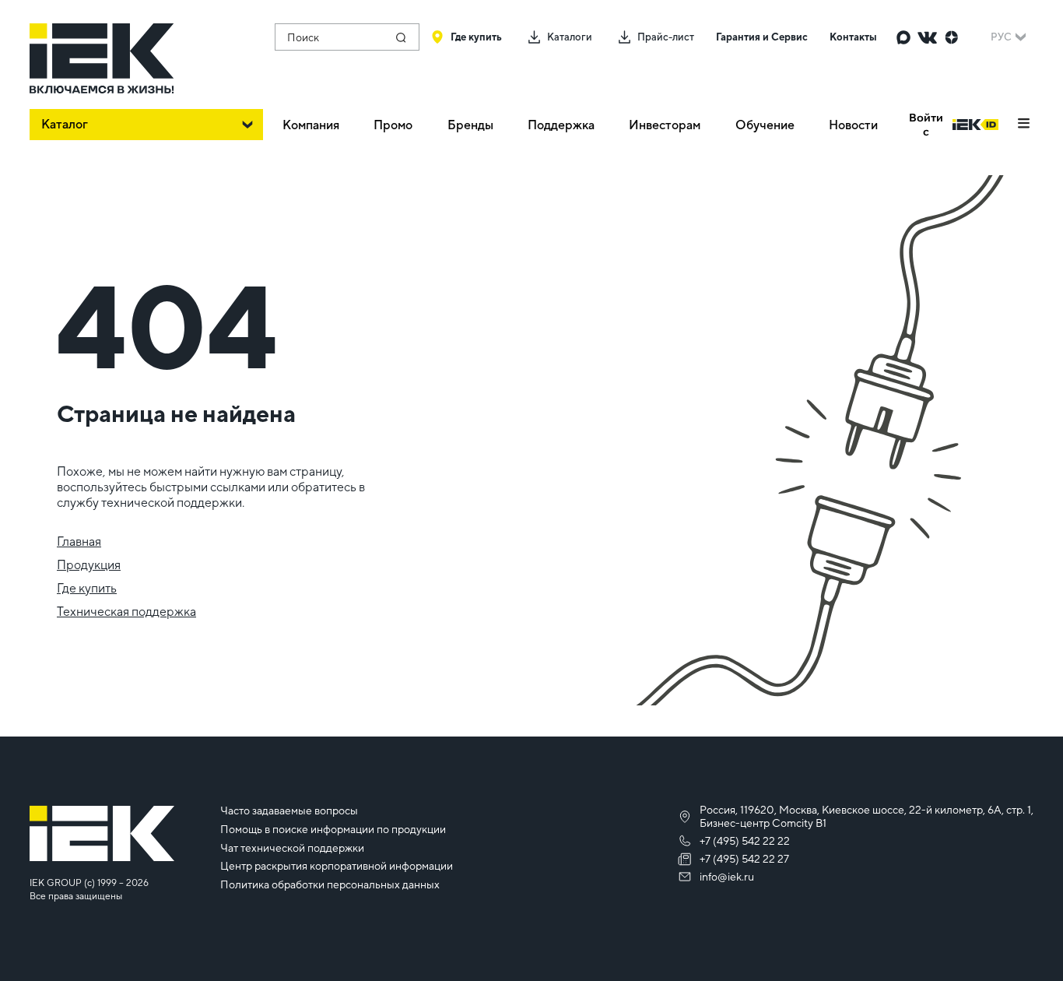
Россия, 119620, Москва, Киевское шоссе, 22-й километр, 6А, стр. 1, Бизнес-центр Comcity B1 (866, 816)
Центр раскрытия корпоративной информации (336, 866)
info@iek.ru (727, 876)
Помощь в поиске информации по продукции (333, 829)
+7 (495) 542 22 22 (745, 841)
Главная (79, 541)
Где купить (87, 588)
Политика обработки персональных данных (330, 884)
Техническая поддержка (126, 611)
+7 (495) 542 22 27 (744, 859)
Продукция (89, 564)
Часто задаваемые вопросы (289, 810)
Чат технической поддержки (292, 848)
